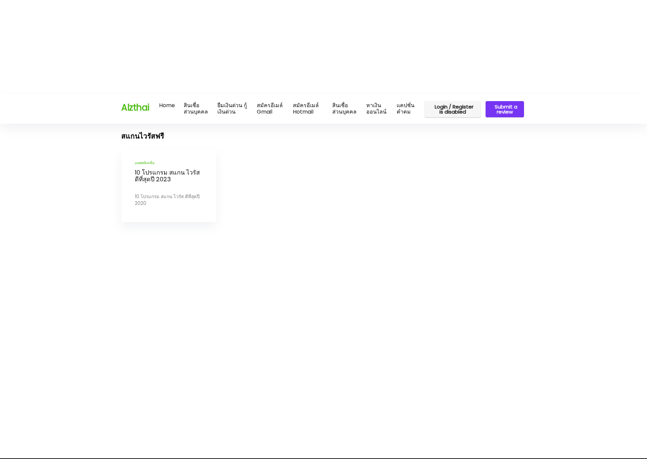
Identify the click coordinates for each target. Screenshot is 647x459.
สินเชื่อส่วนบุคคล (196, 108)
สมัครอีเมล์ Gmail (270, 108)
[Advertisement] (202, 47)
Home (167, 105)
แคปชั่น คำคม (405, 108)
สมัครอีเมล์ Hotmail (306, 108)
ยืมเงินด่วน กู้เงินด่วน (232, 108)
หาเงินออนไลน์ (376, 108)
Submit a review (506, 109)
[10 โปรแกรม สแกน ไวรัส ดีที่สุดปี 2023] (168, 186)
